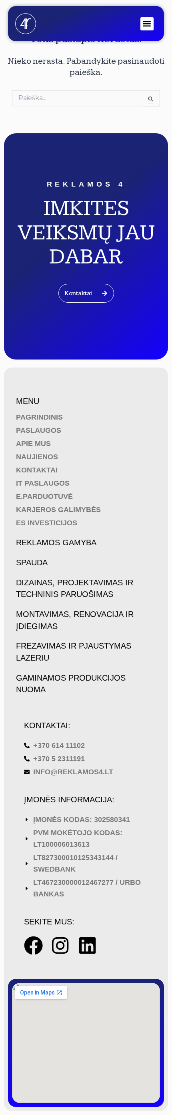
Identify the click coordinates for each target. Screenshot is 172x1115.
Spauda (32, 562)
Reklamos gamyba (56, 542)
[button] (147, 23)
